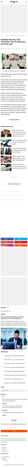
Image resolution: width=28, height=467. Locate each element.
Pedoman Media (5, 451)
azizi (3, 397)
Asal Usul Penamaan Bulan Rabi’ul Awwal (13, 379)
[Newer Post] (12, 177)
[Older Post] (16, 177)
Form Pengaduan (6, 456)
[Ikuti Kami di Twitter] (20, 239)
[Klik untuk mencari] (26, 2)
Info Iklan (4, 458)
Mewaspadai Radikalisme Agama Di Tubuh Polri (14, 375)
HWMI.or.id (14, 464)
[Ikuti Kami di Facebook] (7, 239)
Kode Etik (4, 449)
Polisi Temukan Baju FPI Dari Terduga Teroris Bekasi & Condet (19, 142)
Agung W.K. (4, 410)
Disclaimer (4, 447)
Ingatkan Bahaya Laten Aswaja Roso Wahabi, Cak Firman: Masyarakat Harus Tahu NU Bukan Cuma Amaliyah (13, 134)
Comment (25, 48)
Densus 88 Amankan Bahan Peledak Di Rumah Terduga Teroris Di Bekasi (19, 150)
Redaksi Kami (5, 460)
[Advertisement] (14, 19)
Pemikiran (19, 48)
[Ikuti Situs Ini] (20, 245)
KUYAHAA (4, 403)
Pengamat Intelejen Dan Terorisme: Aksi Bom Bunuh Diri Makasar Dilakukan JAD (19, 166)
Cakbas (4, 415)
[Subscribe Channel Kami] (7, 242)
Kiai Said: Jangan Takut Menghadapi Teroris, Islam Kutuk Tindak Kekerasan (19, 158)
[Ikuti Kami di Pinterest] (20, 242)
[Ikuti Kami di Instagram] (7, 245)
